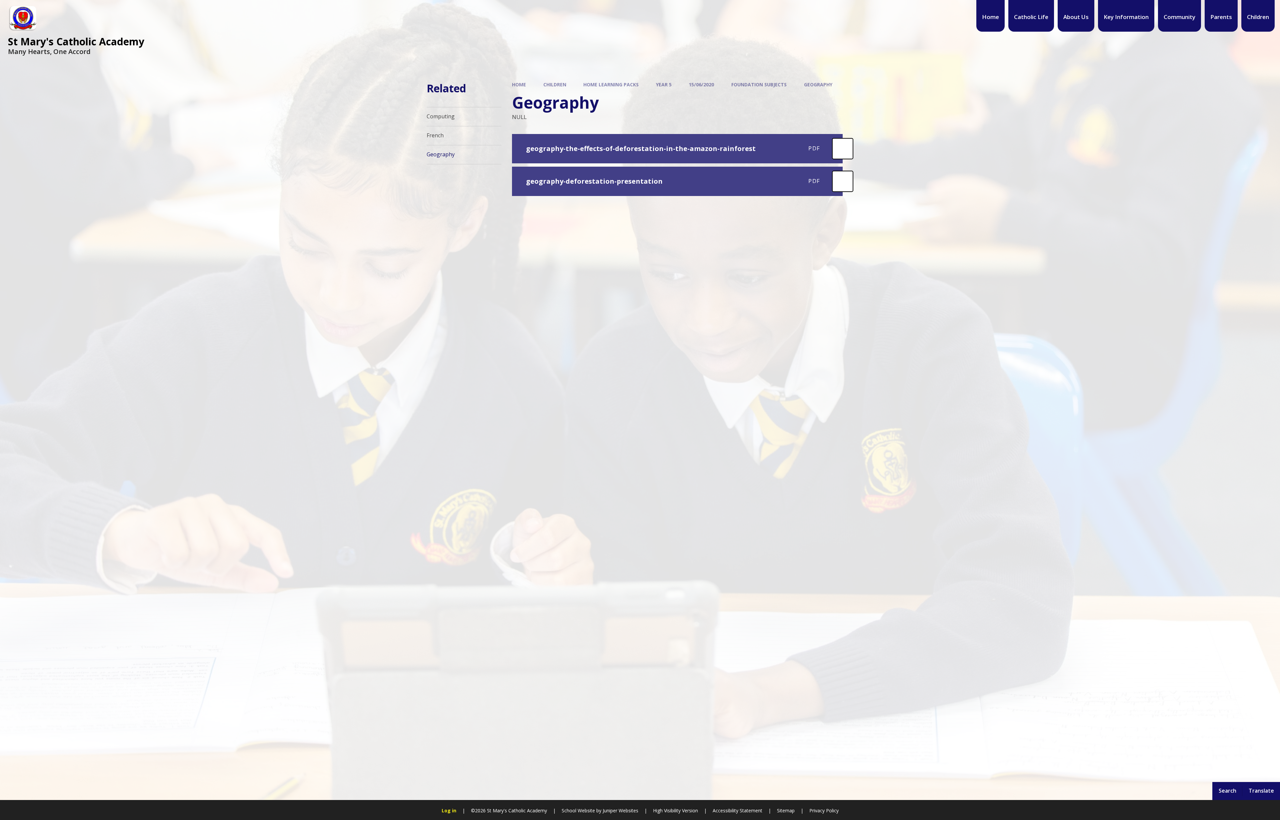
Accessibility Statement (737, 810)
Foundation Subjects (759, 84)
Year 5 (664, 84)
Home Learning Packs (611, 84)
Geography (818, 84)
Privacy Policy (824, 810)
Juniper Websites (620, 810)
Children (554, 84)
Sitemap (786, 810)
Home (519, 84)
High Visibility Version (675, 810)
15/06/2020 (701, 84)
